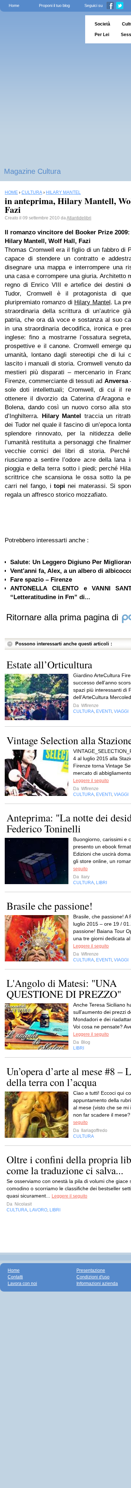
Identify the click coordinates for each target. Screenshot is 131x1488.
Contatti (15, 1277)
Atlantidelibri (79, 217)
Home (14, 5)
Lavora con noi (22, 1283)
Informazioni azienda (97, 1283)
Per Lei (102, 34)
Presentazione (90, 1270)
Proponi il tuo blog (54, 5)
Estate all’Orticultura (49, 664)
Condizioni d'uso (93, 1277)
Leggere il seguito (91, 780)
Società (102, 24)
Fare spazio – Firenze (41, 579)
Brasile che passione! (49, 906)
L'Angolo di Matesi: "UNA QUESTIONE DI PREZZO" (64, 988)
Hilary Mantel (92, 302)
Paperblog (40, 29)
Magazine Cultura (32, 171)
